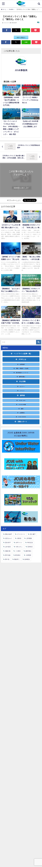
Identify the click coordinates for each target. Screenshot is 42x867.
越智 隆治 (28, 551)
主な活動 (22, 381)
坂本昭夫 (27, 559)
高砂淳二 (17, 559)
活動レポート (22, 421)
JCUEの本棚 (22, 404)
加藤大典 (7, 551)
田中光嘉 (7, 555)
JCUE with (22, 400)
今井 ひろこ (19, 546)
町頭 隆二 (18, 555)
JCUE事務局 (21, 70)
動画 (22, 408)
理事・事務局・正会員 (22, 368)
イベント (22, 390)
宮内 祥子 (8, 542)
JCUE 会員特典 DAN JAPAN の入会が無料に (21, 434)
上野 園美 (29, 538)
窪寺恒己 (30, 546)
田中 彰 (7, 559)
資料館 (22, 395)
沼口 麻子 (33, 534)
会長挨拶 (22, 364)
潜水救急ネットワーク (22, 372)
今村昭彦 (28, 555)
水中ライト (19, 542)
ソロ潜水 (18, 551)
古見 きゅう (8, 538)
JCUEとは (22, 359)
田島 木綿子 (8, 534)
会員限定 (22, 412)
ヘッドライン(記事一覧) (22, 353)
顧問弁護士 (22, 376)
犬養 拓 (19, 538)
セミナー (22, 386)
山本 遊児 (8, 546)
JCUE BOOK (22, 416)
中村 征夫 (30, 542)
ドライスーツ (21, 534)
